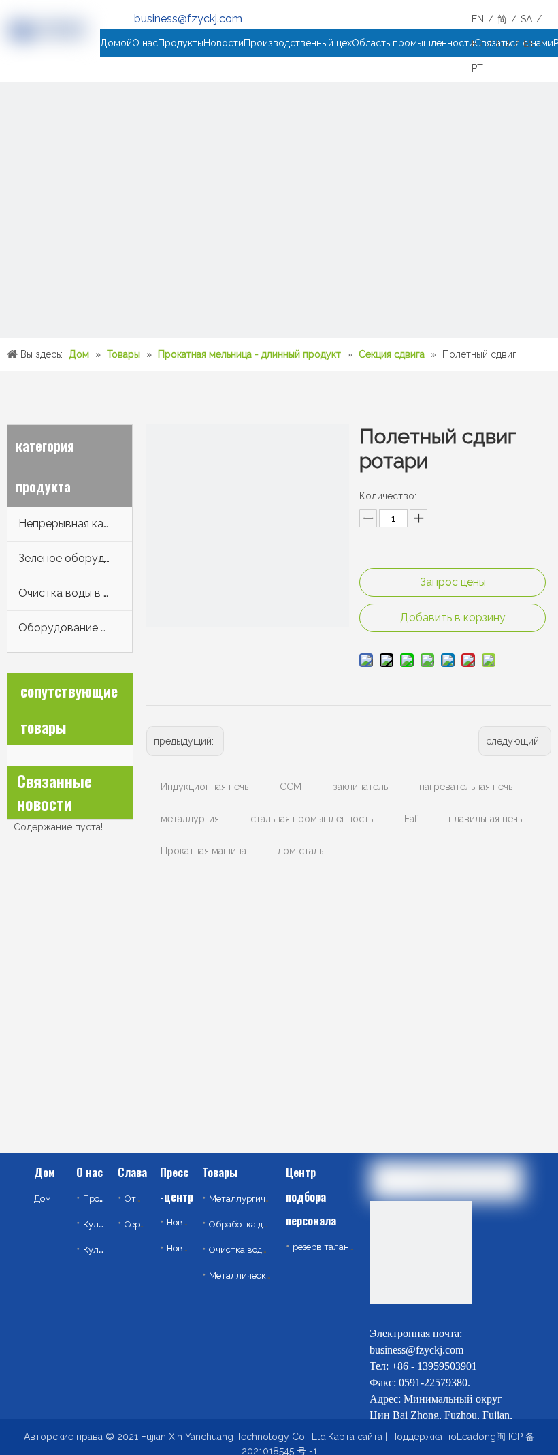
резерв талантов (328, 1247)
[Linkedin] (380, 1315)
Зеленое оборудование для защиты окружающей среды (75, 558)
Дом (42, 1198)
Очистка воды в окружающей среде (75, 592)
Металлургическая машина (267, 1198)
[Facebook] (446, 1315)
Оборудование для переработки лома (75, 627)
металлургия (190, 818)
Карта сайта (355, 1436)
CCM (290, 786)
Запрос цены (453, 582)
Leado (471, 1436)
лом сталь (300, 850)
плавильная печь (485, 818)
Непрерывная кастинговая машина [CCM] (75, 523)
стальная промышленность (311, 818)
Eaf (410, 818)
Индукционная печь (204, 786)
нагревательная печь (465, 786)
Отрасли (143, 1198)
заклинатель (360, 786)
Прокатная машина (203, 850)
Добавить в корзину (453, 617)
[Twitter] (413, 1315)
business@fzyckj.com (188, 18)
